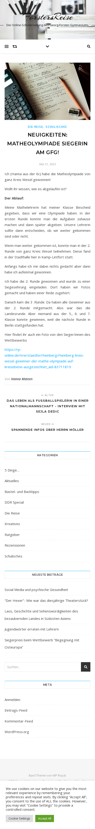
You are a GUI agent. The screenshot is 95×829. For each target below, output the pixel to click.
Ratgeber (12, 534)
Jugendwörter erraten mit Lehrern (32, 629)
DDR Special (14, 502)
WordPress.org (17, 731)
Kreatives (12, 523)
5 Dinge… (12, 470)
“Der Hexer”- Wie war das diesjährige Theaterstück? (46, 600)
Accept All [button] (44, 818)
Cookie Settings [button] (19, 818)
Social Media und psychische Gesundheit (36, 589)
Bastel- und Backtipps (22, 491)
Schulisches (56, 127)
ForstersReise (47, 17)
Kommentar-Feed (19, 721)
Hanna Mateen (22, 379)
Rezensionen (15, 545)
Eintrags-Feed (16, 710)
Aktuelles (12, 480)
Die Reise (35, 127)
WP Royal (59, 775)
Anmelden (12, 699)
